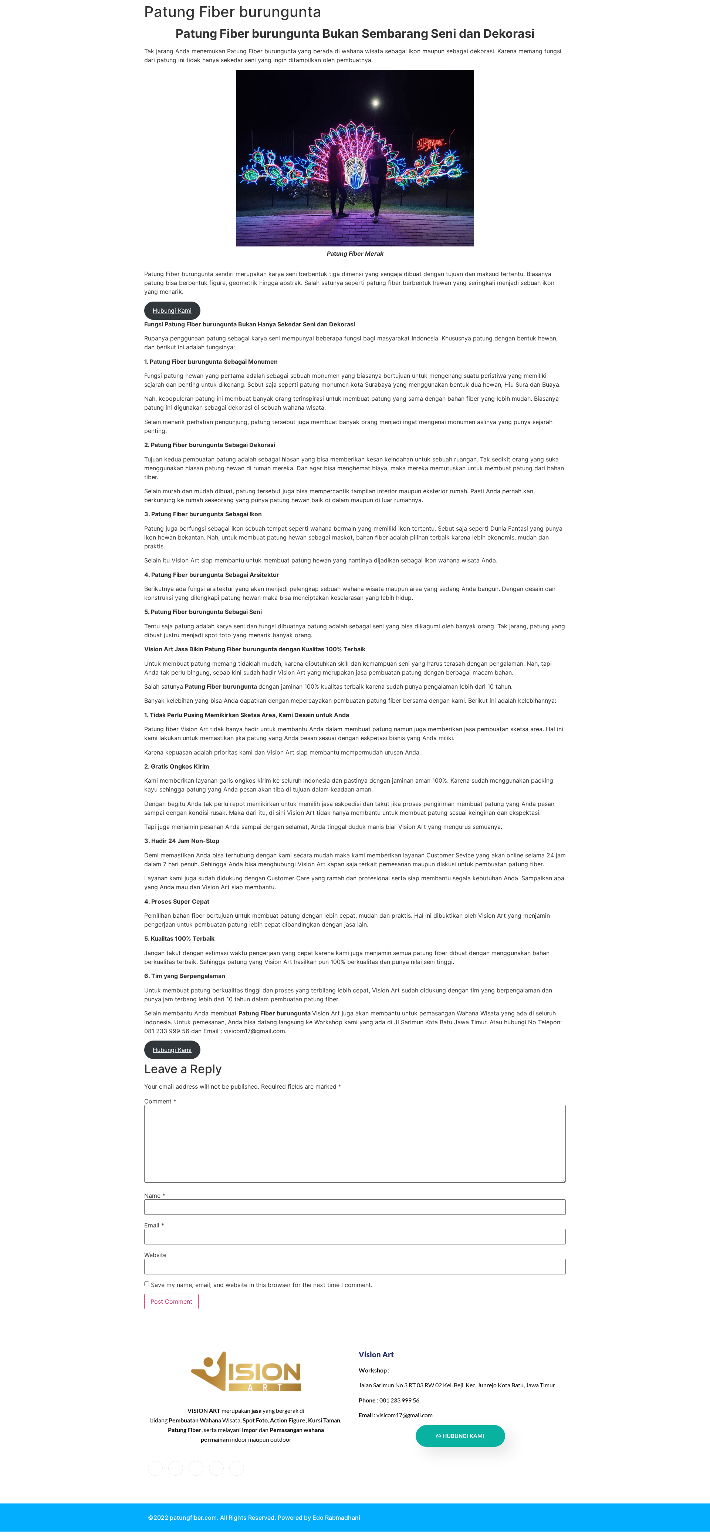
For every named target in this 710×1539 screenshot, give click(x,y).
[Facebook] (155, 1468)
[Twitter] (175, 1468)
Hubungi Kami (172, 310)
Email (154, 1225)
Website (155, 1255)
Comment (160, 1101)
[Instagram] (236, 1468)
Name (154, 1196)
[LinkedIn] (196, 1468)
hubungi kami (463, 1435)
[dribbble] (216, 1468)
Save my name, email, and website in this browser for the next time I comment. (261, 1285)
